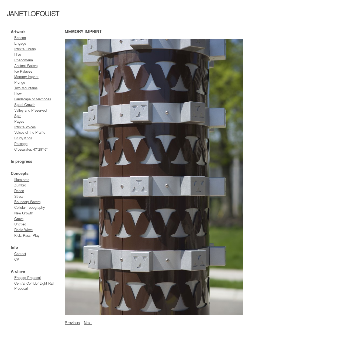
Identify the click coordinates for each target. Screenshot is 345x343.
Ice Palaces (23, 71)
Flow (18, 93)
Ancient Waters (25, 65)
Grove (18, 218)
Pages (19, 121)
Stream (20, 196)
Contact (20, 253)
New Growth (23, 212)
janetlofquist (33, 13)
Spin (17, 115)
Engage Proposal (27, 277)
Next (88, 322)
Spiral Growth (24, 104)
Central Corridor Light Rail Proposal (34, 286)
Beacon (20, 37)
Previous (72, 322)
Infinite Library (25, 48)
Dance (19, 190)
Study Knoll (23, 137)
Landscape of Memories (32, 98)
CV (16, 259)
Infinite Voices (25, 126)
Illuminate (21, 179)
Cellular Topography (29, 207)
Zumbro (20, 185)
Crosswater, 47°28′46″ (31, 149)
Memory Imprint (26, 76)
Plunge (19, 82)
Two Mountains (25, 87)
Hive (17, 54)
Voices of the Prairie (29, 132)
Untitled (20, 224)
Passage (20, 143)
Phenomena (23, 59)
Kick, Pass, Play (26, 235)
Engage (20, 43)
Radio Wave (23, 229)
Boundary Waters (27, 201)
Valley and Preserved (30, 110)
